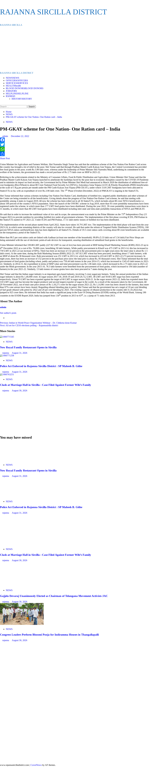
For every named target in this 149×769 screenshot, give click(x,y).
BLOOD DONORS (24, 88)
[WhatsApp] (74, 149)
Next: (29, 325)
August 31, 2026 (19, 353)
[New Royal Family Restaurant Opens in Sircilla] (7, 337)
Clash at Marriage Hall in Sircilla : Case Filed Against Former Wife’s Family (45, 384)
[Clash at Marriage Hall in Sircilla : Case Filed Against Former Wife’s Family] (7, 374)
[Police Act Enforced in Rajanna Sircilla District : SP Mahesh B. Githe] (7, 355)
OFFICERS (17, 80)
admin (5, 136)
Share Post (5, 158)
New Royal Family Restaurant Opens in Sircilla (28, 347)
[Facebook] (74, 140)
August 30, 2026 (19, 390)
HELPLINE (17, 93)
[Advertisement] (74, 49)
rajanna (6, 353)
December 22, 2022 (20, 136)
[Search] (1, 103)
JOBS (11, 91)
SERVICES (17, 83)
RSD (10, 96)
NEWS (12, 78)
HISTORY (22, 99)
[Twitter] (74, 144)
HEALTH (13, 85)
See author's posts (8, 313)
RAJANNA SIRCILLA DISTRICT (53, 12)
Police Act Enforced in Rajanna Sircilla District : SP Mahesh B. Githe (41, 366)
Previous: (38, 323)
